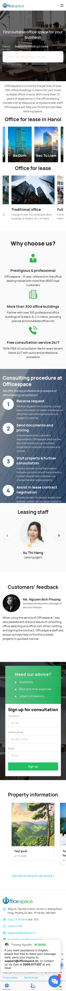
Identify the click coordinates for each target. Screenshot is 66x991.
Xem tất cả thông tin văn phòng (32, 876)
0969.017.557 (32, 964)
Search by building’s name (31, 46)
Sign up (33, 766)
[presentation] (7, 535)
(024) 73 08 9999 (17, 919)
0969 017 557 (15, 926)
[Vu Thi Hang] (33, 533)
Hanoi (6, 46)
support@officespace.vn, (22, 961)
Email (11, 748)
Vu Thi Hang (33, 552)
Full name (13, 716)
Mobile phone (15, 732)
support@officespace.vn (21, 933)
